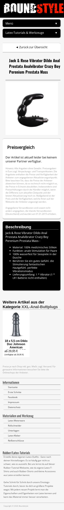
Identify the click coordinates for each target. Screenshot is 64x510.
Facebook (12, 397)
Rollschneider (14, 425)
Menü (9, 23)
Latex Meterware (16, 420)
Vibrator (45, 274)
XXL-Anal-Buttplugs (40, 307)
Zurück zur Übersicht (33, 47)
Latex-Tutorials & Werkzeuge (25, 33)
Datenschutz (14, 407)
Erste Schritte (14, 392)
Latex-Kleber (14, 435)
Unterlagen (13, 430)
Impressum (13, 402)
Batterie (22, 278)
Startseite (13, 387)
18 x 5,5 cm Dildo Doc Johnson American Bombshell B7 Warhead (16, 347)
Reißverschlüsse (16, 440)
